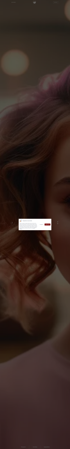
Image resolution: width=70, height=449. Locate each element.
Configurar (41, 224)
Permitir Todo (47, 224)
